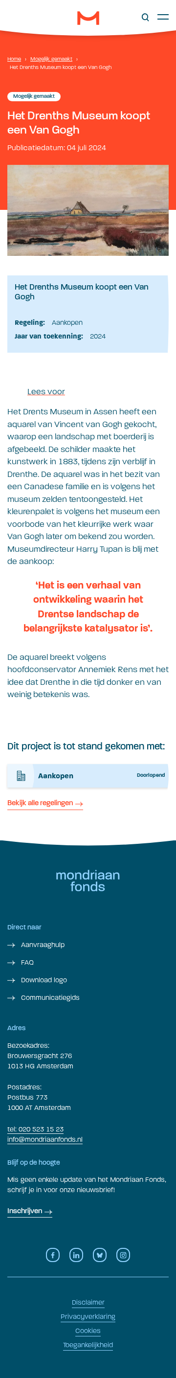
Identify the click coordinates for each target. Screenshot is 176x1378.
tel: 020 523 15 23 (35, 1129)
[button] (145, 17)
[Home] (88, 18)
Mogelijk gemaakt (51, 59)
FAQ (26, 962)
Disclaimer (88, 1302)
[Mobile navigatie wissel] (163, 16)
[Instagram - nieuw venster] (123, 1255)
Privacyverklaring (88, 1316)
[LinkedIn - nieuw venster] (76, 1255)
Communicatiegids (49, 998)
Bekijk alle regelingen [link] (40, 803)
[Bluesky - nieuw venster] (100, 1255)
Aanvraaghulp (42, 945)
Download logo (43, 980)
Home (14, 59)
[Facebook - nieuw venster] (53, 1255)
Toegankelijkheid (88, 1345)
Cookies (88, 1331)
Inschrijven (24, 1211)
